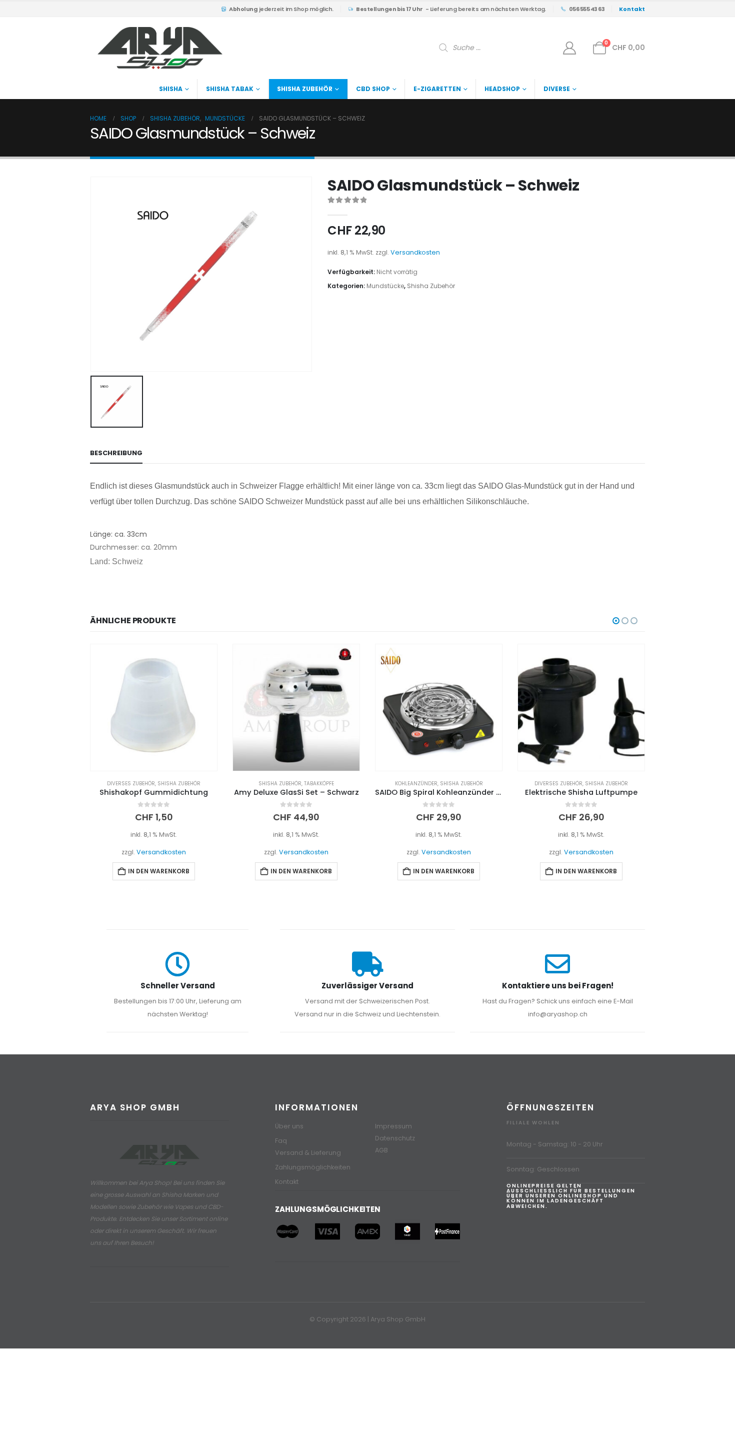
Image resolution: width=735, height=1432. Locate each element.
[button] (616, 621)
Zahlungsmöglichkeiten (312, 1167)
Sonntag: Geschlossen (543, 1169)
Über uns (289, 1126)
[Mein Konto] (570, 48)
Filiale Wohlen (533, 1122)
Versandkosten (415, 252)
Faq (281, 1140)
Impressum (393, 1126)
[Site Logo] (160, 48)
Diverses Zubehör (131, 783)
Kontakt (286, 1181)
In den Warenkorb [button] (159, 871)
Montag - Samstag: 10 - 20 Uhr (554, 1144)
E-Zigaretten (437, 89)
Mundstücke (385, 286)
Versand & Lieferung (308, 1152)
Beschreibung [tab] (116, 453)
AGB (381, 1150)
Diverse (557, 89)
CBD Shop (373, 89)
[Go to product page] (153, 707)
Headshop (502, 89)
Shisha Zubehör (304, 89)
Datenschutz (395, 1138)
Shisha (170, 89)
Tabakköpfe (319, 783)
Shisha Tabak (230, 89)
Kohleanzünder (416, 783)
